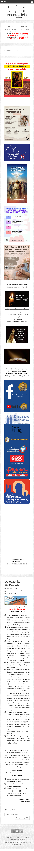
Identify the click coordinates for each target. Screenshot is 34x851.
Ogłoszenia (15, 588)
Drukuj (8, 593)
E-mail (14, 593)
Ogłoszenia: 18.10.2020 (12, 583)
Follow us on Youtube (17, 831)
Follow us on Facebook (13, 831)
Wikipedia (21, 831)
